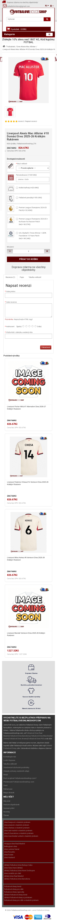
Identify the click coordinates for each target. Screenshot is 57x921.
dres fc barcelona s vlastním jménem (18, 833)
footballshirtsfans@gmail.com (18, 6)
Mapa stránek (8, 793)
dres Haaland (9, 857)
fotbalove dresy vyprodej (14, 892)
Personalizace (21, 175)
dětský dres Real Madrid (14, 876)
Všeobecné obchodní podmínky (16, 767)
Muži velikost (22, 164)
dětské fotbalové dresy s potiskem (18, 897)
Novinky (6, 812)
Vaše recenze (11, 302)
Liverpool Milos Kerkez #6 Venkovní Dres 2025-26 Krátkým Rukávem (26, 558)
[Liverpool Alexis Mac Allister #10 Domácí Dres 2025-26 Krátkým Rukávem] (28, 80)
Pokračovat (46, 347)
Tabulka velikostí (35, 277)
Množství (10, 247)
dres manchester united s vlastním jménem (21, 836)
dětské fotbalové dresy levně (15, 895)
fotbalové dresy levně (12, 886)
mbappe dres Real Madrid (14, 844)
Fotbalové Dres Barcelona (20, 736)
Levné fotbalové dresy (40, 910)
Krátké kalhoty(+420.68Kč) (29, 188)
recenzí (21, 121)
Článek (6, 815)
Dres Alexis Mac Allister (26, 47)
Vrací (5, 785)
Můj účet (6, 801)
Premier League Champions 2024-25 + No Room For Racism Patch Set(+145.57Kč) (33, 221)
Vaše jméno (10, 291)
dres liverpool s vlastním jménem (17, 822)
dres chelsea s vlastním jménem (17, 828)
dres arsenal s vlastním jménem (16, 825)
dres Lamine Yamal (11, 849)
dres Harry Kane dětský (13, 868)
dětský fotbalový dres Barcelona (17, 879)
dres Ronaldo (9, 852)
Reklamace (7, 789)
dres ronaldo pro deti (12, 873)
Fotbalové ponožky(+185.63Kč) (30, 198)
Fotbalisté (11, 47)
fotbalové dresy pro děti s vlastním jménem (21, 900)
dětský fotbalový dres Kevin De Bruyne (19, 871)
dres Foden (8, 855)
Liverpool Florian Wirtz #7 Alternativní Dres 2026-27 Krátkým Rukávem (26, 407)
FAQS (5, 775)
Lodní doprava (9, 760)
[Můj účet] (52, 6)
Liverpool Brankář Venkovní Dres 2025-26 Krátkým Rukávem (26, 634)
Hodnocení (10, 327)
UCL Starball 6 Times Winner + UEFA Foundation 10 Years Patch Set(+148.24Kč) (32, 235)
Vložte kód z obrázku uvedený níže (19, 332)
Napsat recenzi (31, 121)
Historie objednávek (11, 805)
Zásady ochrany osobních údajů (16, 771)
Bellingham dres (10, 846)
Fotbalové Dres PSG (36, 739)
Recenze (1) (10, 277)
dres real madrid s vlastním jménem (18, 830)
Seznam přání (8, 808)
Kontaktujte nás (9, 757)
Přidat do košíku (28, 259)
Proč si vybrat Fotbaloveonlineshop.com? (20, 778)
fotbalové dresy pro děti (13, 889)
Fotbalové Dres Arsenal (18, 739)
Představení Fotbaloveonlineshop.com (18, 782)
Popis (22, 277)
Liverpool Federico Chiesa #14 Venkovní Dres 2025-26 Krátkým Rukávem (27, 483)
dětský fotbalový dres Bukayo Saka (18, 865)
